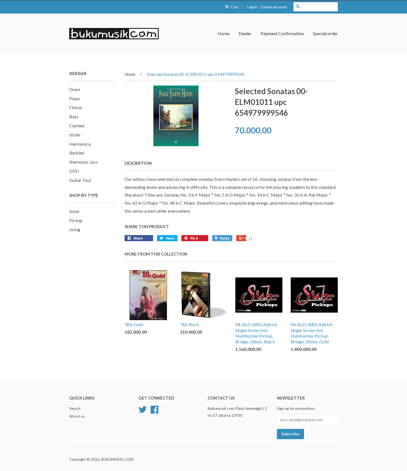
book (74, 211)
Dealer (245, 33)
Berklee (76, 152)
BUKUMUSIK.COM (117, 459)
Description (138, 163)
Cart (234, 6)
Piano (74, 98)
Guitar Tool (80, 180)
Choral (75, 107)
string (74, 229)
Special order (325, 33)
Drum (74, 89)
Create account (273, 6)
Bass (73, 116)
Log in (252, 6)
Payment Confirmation (282, 33)
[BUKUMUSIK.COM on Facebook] (154, 409)
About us (77, 416)
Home (224, 33)
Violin (74, 134)
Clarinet (76, 125)
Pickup (76, 220)
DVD (74, 171)
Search (75, 408)
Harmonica (80, 143)
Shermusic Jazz (83, 161)
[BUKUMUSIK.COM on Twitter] (142, 409)
